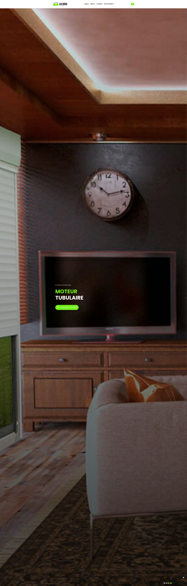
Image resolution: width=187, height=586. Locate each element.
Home (86, 4)
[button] (164, 583)
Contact (99, 4)
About (92, 4)
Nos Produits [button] (109, 4)
